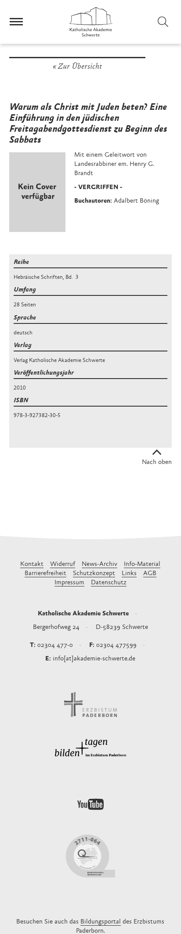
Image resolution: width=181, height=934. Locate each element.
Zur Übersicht (80, 67)
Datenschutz (109, 582)
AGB (149, 573)
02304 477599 (116, 645)
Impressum (69, 582)
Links (129, 573)
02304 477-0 (55, 645)
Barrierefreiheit (45, 573)
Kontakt (31, 564)
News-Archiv (99, 564)
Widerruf (62, 564)
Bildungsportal (100, 922)
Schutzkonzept (94, 573)
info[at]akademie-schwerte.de (94, 659)
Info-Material (142, 564)
